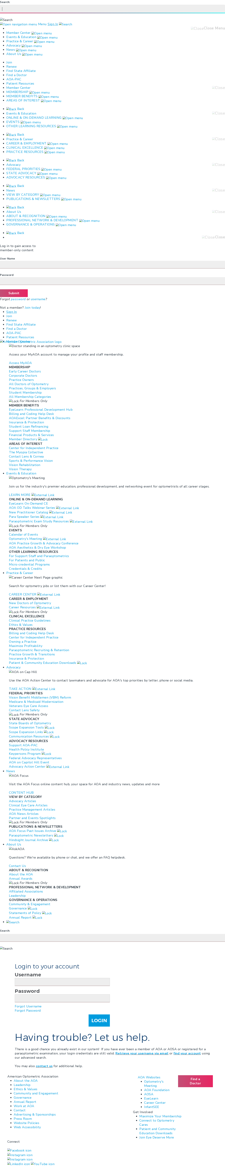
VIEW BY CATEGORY (22, 195)
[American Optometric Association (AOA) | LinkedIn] (19, 1164)
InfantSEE (151, 1107)
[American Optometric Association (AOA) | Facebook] (19, 1150)
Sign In (53, 24)
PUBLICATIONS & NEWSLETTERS (33, 199)
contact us (44, 1066)
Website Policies (26, 1123)
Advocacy (13, 45)
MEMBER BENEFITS (22, 96)
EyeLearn (151, 1098)
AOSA (148, 1094)
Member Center (18, 33)
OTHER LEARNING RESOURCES (31, 126)
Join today (32, 307)
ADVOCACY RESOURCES (25, 177)
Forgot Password (28, 1010)
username (38, 299)
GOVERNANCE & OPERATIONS (30, 224)
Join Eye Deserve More (156, 1137)
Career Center (155, 1103)
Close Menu (214, 28)
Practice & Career (19, 41)
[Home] (31, 341)
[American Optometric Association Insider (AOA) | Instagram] (20, 1159)
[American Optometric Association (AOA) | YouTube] (42, 1164)
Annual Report (25, 1102)
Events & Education (21, 37)
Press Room (23, 1119)
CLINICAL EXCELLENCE (24, 148)
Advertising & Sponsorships (35, 1114)
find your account (187, 1053)
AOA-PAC (13, 79)
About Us (14, 54)
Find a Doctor (16, 75)
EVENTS (13, 122)
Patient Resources (20, 83)
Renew (11, 66)
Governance (22, 1097)
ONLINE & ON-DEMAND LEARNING (34, 118)
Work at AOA (24, 1106)
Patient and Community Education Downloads (157, 1131)
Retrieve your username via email (141, 1053)
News (10, 50)
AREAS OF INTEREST (23, 100)
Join (9, 62)
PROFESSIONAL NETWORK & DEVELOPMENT (42, 220)
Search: (5, 2)
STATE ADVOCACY (21, 173)
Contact (20, 1110)
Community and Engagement (36, 1093)
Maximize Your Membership (160, 1116)
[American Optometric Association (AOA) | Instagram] (20, 1155)
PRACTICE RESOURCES (24, 152)
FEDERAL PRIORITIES (23, 169)
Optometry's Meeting (154, 1083)
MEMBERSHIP (17, 92)
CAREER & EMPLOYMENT (26, 143)
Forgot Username (28, 1006)
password (18, 299)
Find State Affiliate (21, 71)
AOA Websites (149, 1077)
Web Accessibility (27, 1127)
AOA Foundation (156, 1090)
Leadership (22, 1085)
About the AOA (26, 1081)
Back (20, 109)
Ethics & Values (25, 1089)
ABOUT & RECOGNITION (26, 216)
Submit (13, 293)
